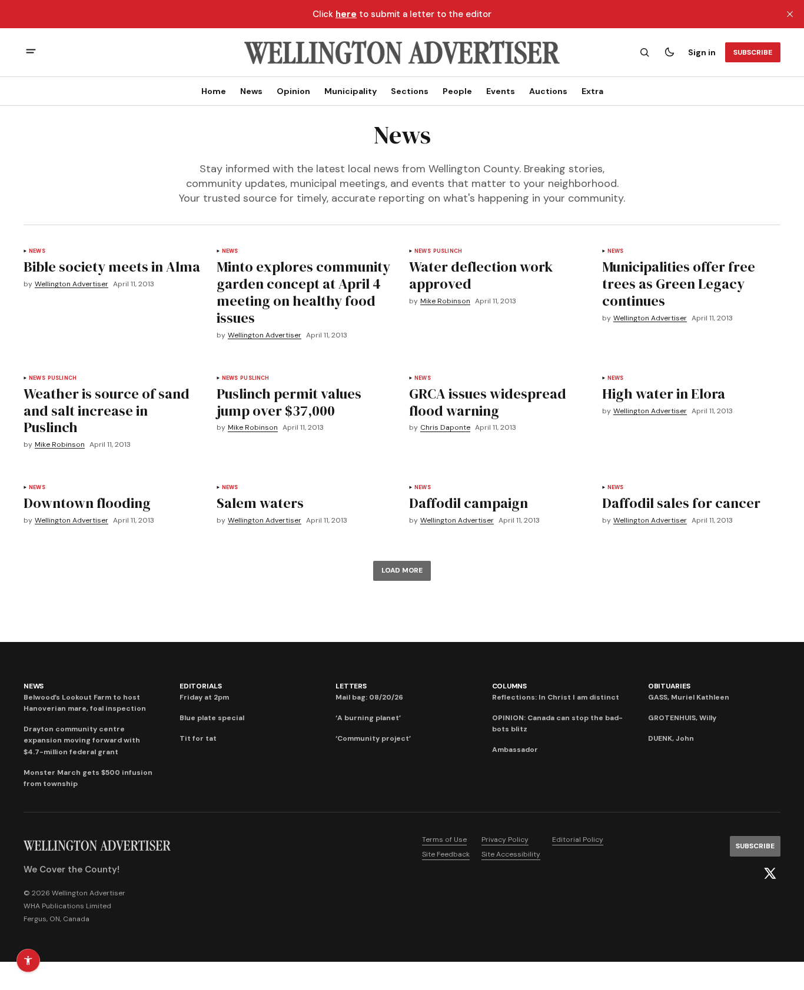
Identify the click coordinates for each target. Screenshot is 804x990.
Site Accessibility (510, 854)
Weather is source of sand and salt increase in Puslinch (107, 410)
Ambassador (515, 749)
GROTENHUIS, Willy (682, 718)
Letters (350, 686)
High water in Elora (663, 393)
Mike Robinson (445, 301)
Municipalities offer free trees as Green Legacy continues (678, 283)
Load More (402, 570)
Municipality (350, 91)
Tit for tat (198, 738)
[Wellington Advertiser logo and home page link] (402, 52)
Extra (592, 91)
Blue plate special (212, 718)
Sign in (702, 52)
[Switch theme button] (669, 52)
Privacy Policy (505, 839)
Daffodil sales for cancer (681, 503)
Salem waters (260, 503)
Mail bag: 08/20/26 (369, 697)
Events (500, 91)
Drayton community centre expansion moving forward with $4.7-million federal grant (82, 740)
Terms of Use (444, 839)
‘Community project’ (373, 738)
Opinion (293, 91)
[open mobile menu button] (31, 52)
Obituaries (669, 686)
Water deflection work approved (481, 275)
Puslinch (447, 251)
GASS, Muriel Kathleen (688, 697)
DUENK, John (671, 738)
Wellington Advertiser (71, 284)
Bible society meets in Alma (112, 266)
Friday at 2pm (204, 697)
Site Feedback (446, 854)
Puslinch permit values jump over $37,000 (289, 402)
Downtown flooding (87, 503)
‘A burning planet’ (368, 718)
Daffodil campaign (468, 503)
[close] (789, 14)
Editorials (201, 686)
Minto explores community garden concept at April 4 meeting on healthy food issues (303, 292)
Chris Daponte (445, 428)
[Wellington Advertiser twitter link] (769, 873)
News (251, 91)
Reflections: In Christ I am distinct (555, 697)
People (457, 91)
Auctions (548, 91)
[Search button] (644, 52)
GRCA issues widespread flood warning (487, 402)
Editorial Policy (577, 839)
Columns (509, 686)
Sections (409, 91)
